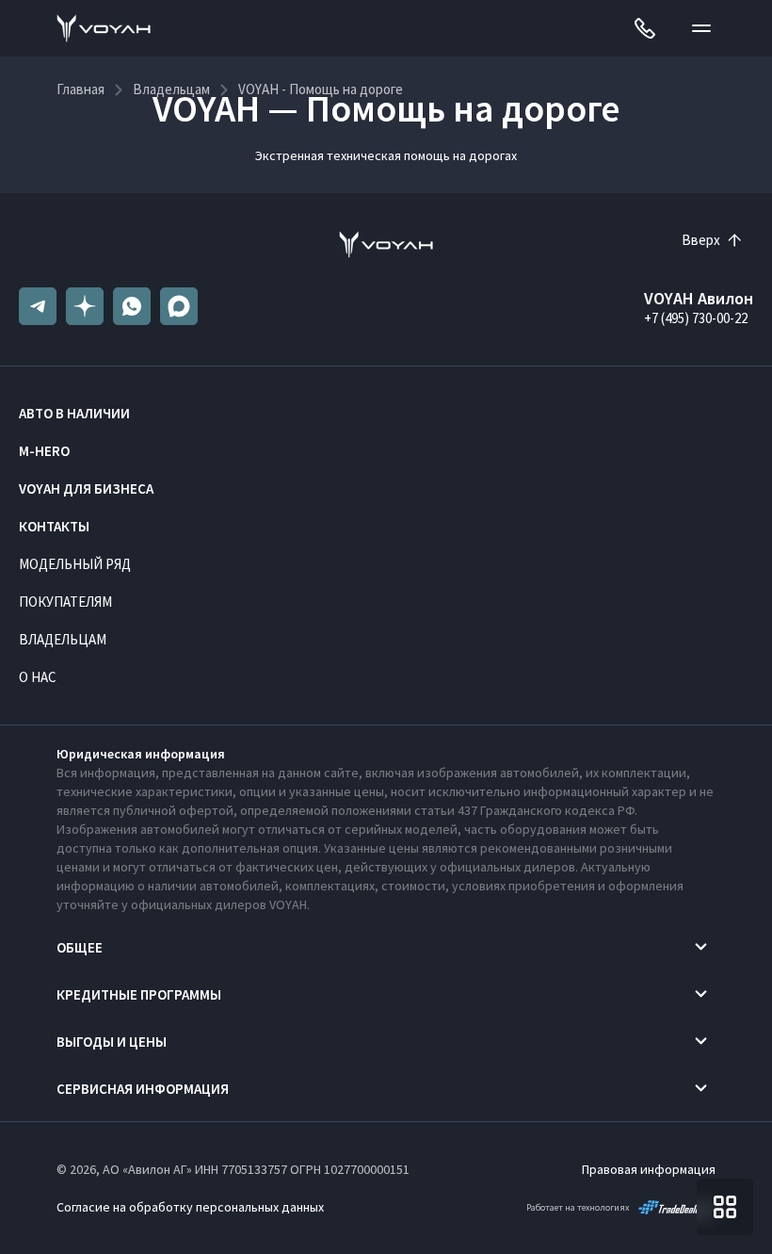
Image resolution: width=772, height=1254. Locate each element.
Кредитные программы (138, 994)
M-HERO (44, 451)
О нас (37, 677)
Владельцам (62, 639)
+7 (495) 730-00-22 (696, 318)
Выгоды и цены (111, 1041)
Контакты (54, 526)
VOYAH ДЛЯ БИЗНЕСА (86, 488)
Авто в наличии (74, 413)
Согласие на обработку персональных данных (190, 1206)
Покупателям (65, 602)
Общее (79, 947)
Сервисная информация (142, 1089)
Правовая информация (649, 1169)
